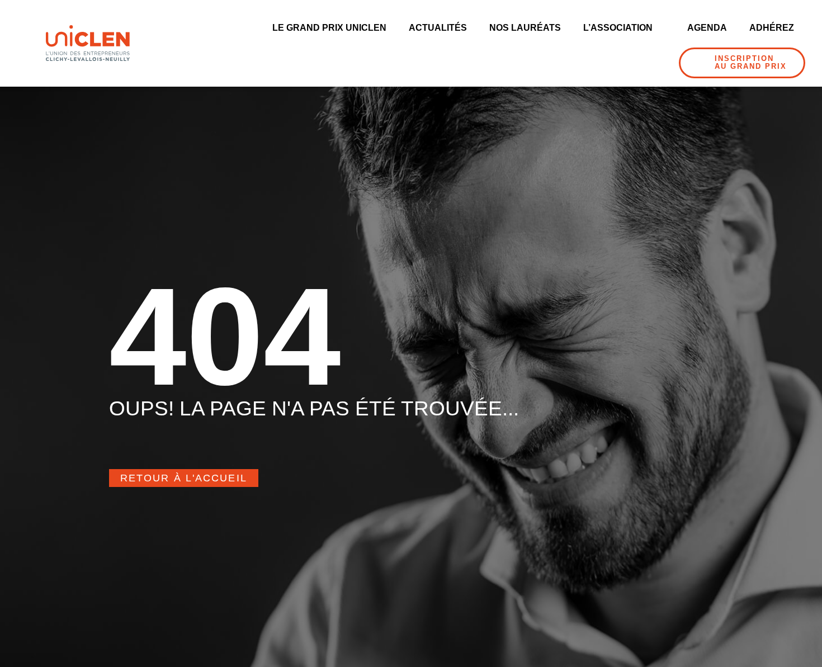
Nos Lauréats (525, 27)
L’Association (618, 27)
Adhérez (771, 27)
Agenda (707, 27)
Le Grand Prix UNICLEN (329, 27)
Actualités (438, 27)
